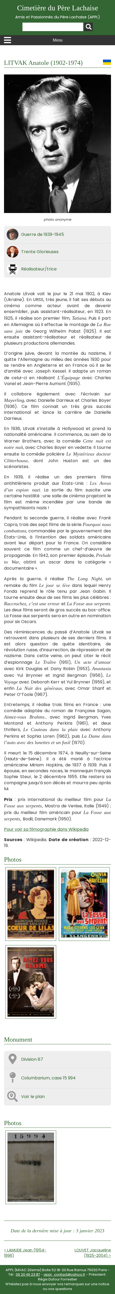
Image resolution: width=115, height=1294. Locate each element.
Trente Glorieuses (40, 252)
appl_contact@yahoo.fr (64, 1274)
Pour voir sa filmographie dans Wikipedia (46, 829)
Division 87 (32, 1059)
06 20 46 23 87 (28, 1274)
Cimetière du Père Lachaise (57, 12)
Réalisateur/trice (39, 269)
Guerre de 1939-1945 (42, 234)
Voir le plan (33, 1096)
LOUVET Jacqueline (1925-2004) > (93, 1252)
